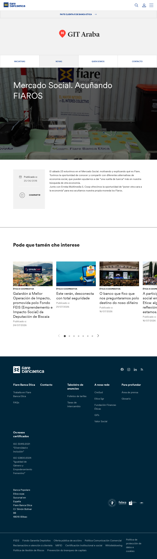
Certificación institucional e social (83, 545)
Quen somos (98, 61)
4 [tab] (78, 336)
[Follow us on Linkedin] (135, 369)
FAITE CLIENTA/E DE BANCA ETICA (76, 14)
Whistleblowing (113, 545)
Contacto (137, 61)
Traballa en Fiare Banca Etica (22, 394)
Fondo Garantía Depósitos (36, 540)
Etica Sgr (99, 398)
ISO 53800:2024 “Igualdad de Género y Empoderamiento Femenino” (22, 465)
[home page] (14, 4)
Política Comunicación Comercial (103, 540)
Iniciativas (19, 61)
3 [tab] (73, 336)
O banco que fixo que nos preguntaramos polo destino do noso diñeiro (119, 298)
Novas (59, 61)
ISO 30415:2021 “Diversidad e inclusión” (21, 447)
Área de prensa (130, 392)
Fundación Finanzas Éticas (105, 406)
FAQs (16, 402)
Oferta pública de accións (68, 540)
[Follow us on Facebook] (122, 369)
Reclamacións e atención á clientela (32, 545)
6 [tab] (87, 336)
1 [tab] (64, 336)
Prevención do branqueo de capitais (66, 550)
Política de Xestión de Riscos (28, 550)
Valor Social (100, 421)
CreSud (98, 392)
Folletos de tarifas (76, 396)
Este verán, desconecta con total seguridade (75, 295)
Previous (58, 335)
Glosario (126, 398)
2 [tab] (69, 336)
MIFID (59, 545)
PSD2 (16, 540)
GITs (96, 415)
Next (98, 336)
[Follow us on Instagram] (129, 369)
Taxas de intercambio (73, 404)
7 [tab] (92, 336)
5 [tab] (83, 336)
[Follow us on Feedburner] (142, 369)
